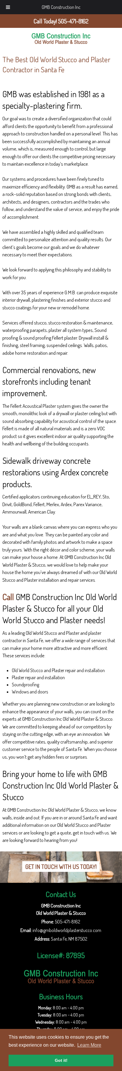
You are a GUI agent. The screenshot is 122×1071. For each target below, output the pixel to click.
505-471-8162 (67, 922)
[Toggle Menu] (8, 7)
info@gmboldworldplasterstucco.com (67, 930)
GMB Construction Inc (61, 7)
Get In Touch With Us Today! (61, 866)
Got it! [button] (61, 1060)
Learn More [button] (89, 1045)
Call (8, 597)
